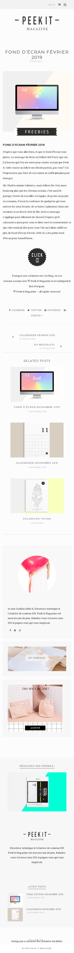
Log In (51, 4)
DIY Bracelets (44, 344)
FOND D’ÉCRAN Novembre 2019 (45, 894)
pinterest (54, 310)
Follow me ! (37, 940)
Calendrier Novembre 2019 (44, 909)
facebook (18, 310)
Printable (36, 61)
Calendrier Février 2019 (37, 335)
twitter (36, 310)
